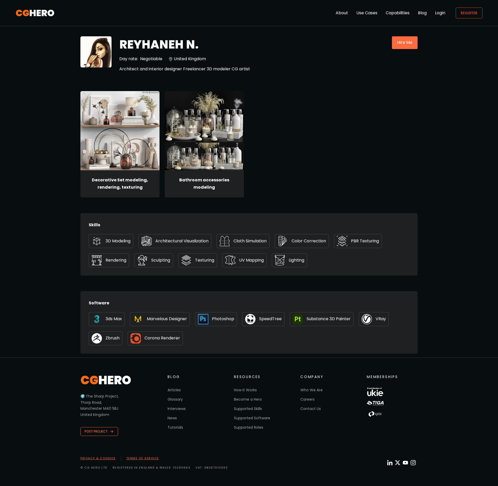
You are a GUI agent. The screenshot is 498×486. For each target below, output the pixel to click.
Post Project (96, 431)
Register (469, 13)
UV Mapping (251, 260)
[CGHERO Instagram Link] (413, 462)
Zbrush (113, 338)
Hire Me (404, 42)
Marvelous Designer (167, 319)
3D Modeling (118, 241)
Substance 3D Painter (329, 319)
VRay (381, 319)
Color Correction (309, 241)
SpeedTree (270, 319)
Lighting (296, 260)
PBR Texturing (365, 241)
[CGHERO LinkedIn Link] (389, 463)
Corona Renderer (162, 338)
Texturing (204, 260)
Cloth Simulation (250, 241)
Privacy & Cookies (98, 458)
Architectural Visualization (182, 241)
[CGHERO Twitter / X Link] (397, 462)
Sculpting (160, 260)
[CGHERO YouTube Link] (405, 462)
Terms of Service (142, 458)
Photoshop (223, 319)
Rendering (116, 260)
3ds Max (114, 319)
